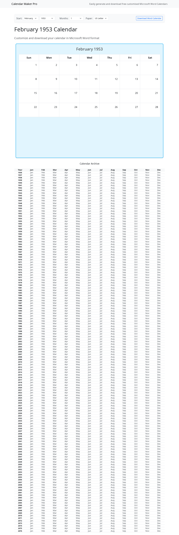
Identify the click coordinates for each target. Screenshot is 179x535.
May (78, 172)
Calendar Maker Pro (24, 4)
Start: (19, 18)
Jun (89, 172)
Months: (64, 18)
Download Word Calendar (149, 18)
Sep (124, 172)
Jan (31, 172)
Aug (113, 172)
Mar (55, 172)
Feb (43, 172)
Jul (101, 172)
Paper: (89, 18)
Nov (147, 172)
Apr (66, 172)
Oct (135, 172)
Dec (159, 172)
